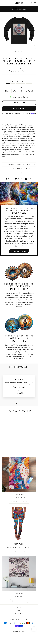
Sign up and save (18, 619)
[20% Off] (19, 573)
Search (19, 610)
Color (19, 87)
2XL (29, 82)
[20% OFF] (19, 524)
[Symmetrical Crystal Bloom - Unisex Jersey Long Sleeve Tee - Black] (6, 444)
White (15, 91)
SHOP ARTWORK (19, 601)
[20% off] (19, 474)
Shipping (11, 71)
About (19, 607)
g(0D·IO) (19, 3)
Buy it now (19, 108)
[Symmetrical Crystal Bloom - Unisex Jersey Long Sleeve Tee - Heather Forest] (10, 444)
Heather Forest (27, 91)
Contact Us (19, 614)
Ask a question (19, 173)
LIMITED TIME (19, 551)
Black (7, 91)
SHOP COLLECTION (19, 502)
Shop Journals (19, 251)
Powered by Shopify (19, 631)
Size (19, 78)
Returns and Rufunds (19, 168)
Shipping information (19, 164)
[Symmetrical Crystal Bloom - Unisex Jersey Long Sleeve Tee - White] (8, 444)
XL (23, 82)
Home (18, 55)
